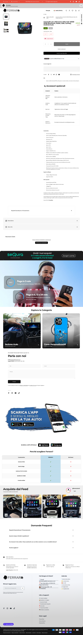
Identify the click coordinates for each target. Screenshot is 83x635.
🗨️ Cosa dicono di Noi (65, 585)
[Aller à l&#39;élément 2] (6, 24)
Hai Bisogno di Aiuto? (76, 74)
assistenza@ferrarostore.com (15, 359)
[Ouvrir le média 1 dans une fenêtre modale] (24, 28)
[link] (48, 584)
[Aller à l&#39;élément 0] (6, 17)
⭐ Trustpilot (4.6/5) (65, 588)
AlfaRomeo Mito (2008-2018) (50, 17)
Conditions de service (33, 385)
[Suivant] (36, 30)
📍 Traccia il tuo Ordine (43, 607)
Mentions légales (38, 632)
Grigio (51, 34)
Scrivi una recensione (41, 242)
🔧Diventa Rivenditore (65, 579)
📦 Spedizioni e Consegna (44, 600)
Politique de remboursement (7, 632)
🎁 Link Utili (63, 583)
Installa (81, 5)
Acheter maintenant (62, 49)
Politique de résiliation (45, 632)
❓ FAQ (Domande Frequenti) (44, 604)
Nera (45, 34)
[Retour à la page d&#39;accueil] (44, 17)
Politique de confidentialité (24, 385)
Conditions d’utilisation (22, 632)
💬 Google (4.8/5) (64, 586)
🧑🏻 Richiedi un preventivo (44, 609)
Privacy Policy (41, 619)
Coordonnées (34, 632)
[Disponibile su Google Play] (56, 445)
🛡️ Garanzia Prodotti (43, 602)
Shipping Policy (42, 623)
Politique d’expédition (28, 632)
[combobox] (6, 1)
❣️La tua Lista (41, 606)
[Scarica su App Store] (43, 445)
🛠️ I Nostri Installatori (43, 598)
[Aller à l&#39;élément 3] (6, 31)
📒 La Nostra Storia (65, 581)
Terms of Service (42, 621)
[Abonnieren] (22, 588)
